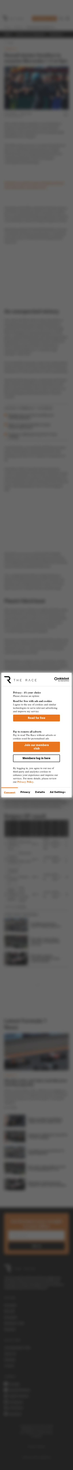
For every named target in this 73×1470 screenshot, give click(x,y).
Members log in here (36, 758)
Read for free (36, 718)
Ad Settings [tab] (58, 792)
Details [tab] (40, 792)
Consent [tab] (9, 792)
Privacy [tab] (25, 792)
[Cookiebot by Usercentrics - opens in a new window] (54, 679)
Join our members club (36, 746)
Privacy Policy (25, 782)
